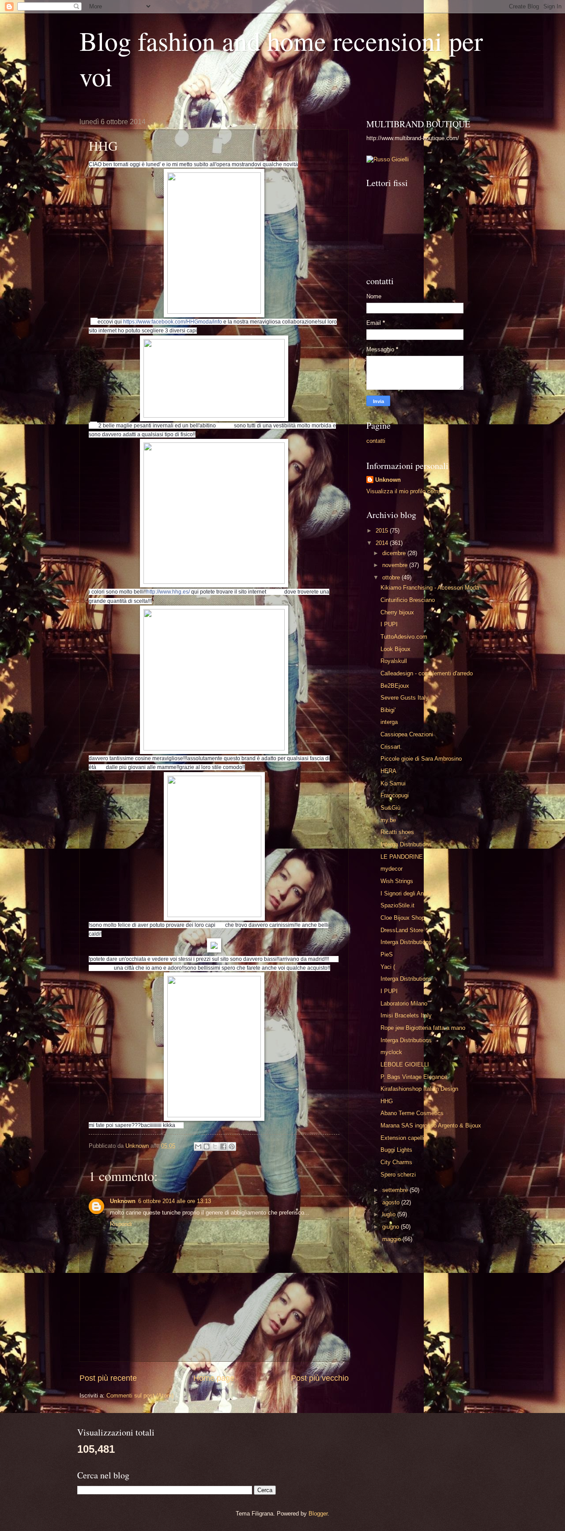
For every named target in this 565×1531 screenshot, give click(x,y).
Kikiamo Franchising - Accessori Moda (429, 587)
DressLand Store (401, 930)
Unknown (123, 1201)
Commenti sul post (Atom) (139, 1395)
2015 (383, 530)
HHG (386, 1101)
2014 (383, 543)
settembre (396, 1190)
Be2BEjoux (394, 685)
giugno (391, 1226)
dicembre (394, 553)
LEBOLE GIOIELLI (404, 1064)
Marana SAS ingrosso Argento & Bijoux (430, 1125)
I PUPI (389, 624)
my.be (388, 820)
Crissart (390, 746)
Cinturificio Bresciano (407, 600)
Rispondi (121, 1224)
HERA (388, 771)
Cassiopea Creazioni (406, 734)
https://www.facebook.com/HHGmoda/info (172, 322)
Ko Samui (393, 783)
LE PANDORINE (401, 856)
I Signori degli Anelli (405, 893)
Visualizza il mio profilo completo (408, 491)
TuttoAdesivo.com (403, 636)
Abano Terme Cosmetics (412, 1113)
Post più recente (108, 1378)
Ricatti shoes (397, 832)
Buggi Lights (396, 1149)
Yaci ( (387, 967)
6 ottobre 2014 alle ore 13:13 (174, 1201)
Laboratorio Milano (403, 1003)
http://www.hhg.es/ (168, 592)
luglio (389, 1214)
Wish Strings (396, 881)
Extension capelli (402, 1138)
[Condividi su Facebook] (223, 1146)
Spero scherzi (398, 1174)
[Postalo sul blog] (206, 1146)
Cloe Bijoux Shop (402, 917)
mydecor (391, 868)
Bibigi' (388, 710)
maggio (392, 1239)
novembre (395, 565)
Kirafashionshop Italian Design (419, 1088)
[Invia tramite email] (198, 1146)
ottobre (392, 577)
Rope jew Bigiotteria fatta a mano (422, 1027)
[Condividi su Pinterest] (231, 1146)
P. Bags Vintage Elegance (413, 1077)
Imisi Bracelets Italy (406, 1015)
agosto (391, 1202)
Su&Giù (390, 807)
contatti (375, 441)
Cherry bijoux (397, 612)
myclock (391, 1052)
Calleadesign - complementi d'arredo (426, 673)
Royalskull (393, 661)
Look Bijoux (395, 649)
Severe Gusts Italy (404, 697)
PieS (386, 954)
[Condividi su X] (215, 1146)
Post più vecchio (320, 1378)
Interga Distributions (406, 844)
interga (389, 722)
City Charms (396, 1162)
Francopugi (394, 795)
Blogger (318, 1513)
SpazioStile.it (397, 905)
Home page (213, 1378)
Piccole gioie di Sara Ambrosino (421, 758)
